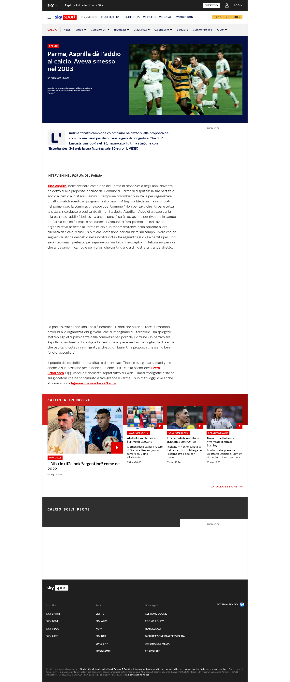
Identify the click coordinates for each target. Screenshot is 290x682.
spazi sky (102, 643)
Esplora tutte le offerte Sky (84, 5)
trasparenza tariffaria (194, 669)
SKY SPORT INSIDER (227, 17)
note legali (153, 628)
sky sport (53, 613)
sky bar (101, 636)
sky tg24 (52, 621)
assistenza (211, 669)
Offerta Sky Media (157, 643)
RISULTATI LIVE (110, 17)
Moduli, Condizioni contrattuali (96, 669)
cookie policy (154, 621)
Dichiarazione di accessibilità (165, 636)
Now (99, 628)
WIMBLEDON (184, 17)
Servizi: (100, 605)
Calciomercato (202, 29)
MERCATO (149, 17)
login (238, 5)
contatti (224, 669)
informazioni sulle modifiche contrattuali (155, 669)
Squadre (182, 29)
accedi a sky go (227, 604)
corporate (152, 651)
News (67, 29)
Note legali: (151, 605)
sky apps (102, 621)
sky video (52, 628)
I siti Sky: (51, 605)
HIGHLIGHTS (131, 17)
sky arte (52, 636)
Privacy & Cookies (123, 669)
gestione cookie (156, 613)
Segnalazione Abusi (138, 674)
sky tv (100, 613)
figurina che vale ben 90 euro (93, 383)
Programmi (103, 651)
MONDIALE (166, 17)
